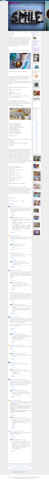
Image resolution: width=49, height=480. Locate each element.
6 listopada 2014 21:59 (18, 270)
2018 (35, 115)
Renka (11, 316)
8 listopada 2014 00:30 (22, 304)
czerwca (36, 144)
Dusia (11, 362)
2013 (35, 152)
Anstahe (11, 206)
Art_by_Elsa (12, 345)
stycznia (36, 150)
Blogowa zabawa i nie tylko (36, 136)
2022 (35, 110)
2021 (35, 111)
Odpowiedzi (13, 215)
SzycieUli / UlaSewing (14, 379)
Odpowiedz (12, 213)
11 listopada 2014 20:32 (16, 362)
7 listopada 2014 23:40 (19, 292)
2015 (35, 119)
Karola (11, 400)
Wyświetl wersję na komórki (20, 467)
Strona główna (20, 465)
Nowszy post (11, 465)
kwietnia (36, 146)
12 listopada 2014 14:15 (22, 390)
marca (36, 148)
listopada (36, 123)
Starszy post (28, 465)
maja (36, 145)
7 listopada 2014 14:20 (22, 282)
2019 (35, 114)
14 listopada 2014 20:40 (22, 417)
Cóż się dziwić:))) (36, 133)
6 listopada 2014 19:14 (19, 253)
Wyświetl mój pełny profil (37, 46)
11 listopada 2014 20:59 (22, 369)
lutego (36, 149)
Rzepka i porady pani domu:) (37, 130)
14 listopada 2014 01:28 (17, 400)
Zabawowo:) (36, 128)
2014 (35, 120)
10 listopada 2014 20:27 (22, 353)
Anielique (11, 270)
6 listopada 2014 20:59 (22, 244)
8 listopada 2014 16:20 (16, 316)
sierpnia (36, 141)
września (36, 140)
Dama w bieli (12, 431)
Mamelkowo (13, 3)
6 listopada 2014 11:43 (17, 235)
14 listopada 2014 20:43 (22, 439)
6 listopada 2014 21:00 (22, 261)
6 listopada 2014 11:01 (21, 217)
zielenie (11, 235)
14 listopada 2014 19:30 (19, 431)
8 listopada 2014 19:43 (22, 334)
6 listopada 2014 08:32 (17, 206)
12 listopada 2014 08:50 (23, 379)
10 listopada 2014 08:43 (19, 345)
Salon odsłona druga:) (37, 125)
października (37, 138)
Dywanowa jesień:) (36, 127)
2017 (35, 116)
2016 (35, 118)
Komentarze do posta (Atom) (22, 472)
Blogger (33, 478)
